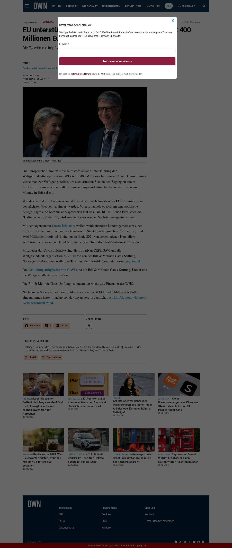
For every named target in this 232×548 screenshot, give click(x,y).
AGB (103, 74)
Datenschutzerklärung (81, 74)
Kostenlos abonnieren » (117, 61)
